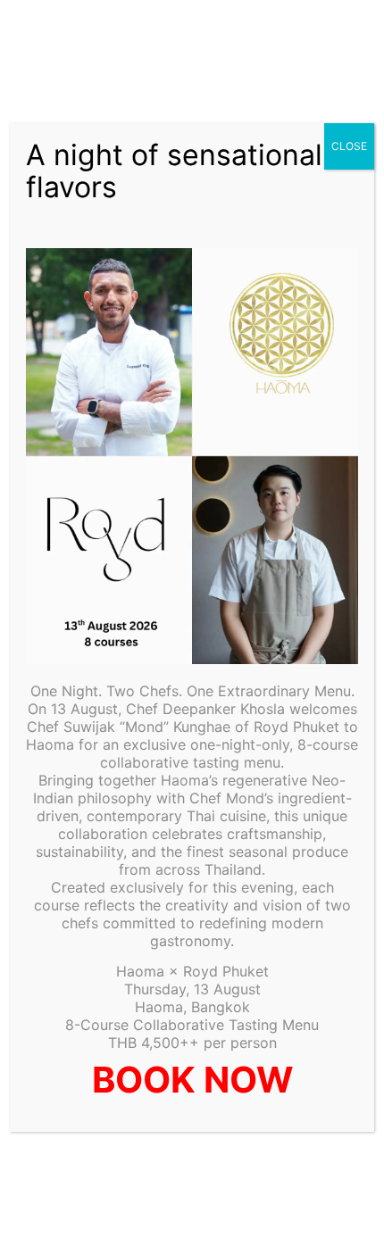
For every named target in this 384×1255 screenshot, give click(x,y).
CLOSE (349, 146)
